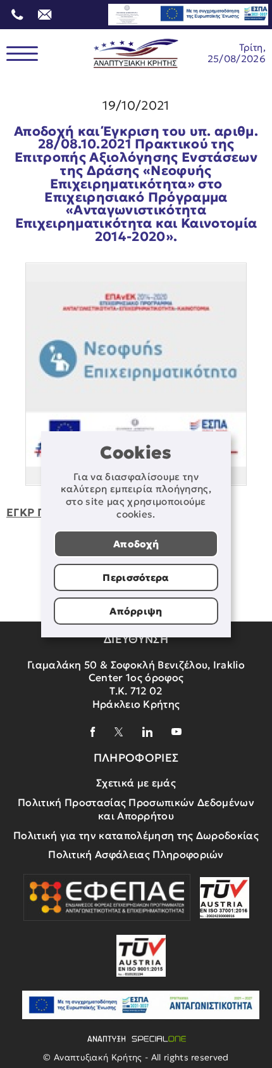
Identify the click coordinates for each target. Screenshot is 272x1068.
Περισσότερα (136, 577)
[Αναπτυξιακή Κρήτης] (136, 53)
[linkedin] (147, 732)
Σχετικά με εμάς (136, 782)
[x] (119, 731)
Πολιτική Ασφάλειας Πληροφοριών (136, 854)
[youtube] (176, 731)
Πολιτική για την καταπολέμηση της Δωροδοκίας (136, 835)
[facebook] (93, 732)
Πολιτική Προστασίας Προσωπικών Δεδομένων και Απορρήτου (136, 809)
